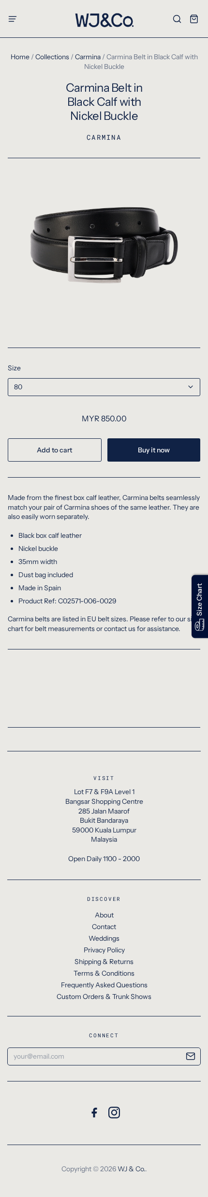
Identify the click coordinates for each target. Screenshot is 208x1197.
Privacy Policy (104, 950)
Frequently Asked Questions (104, 985)
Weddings (104, 938)
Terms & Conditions (104, 973)
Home (20, 56)
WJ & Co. (131, 1168)
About (104, 915)
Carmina (88, 56)
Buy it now (154, 450)
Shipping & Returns (104, 961)
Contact (104, 926)
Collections (52, 56)
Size (14, 368)
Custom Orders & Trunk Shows (104, 996)
